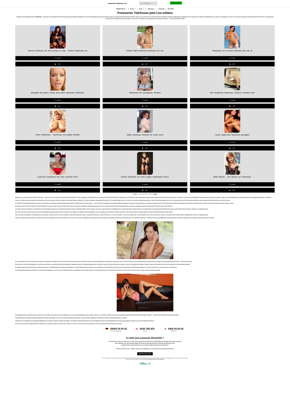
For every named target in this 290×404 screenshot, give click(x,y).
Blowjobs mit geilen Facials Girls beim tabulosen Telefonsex (57, 93)
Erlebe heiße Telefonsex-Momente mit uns (145, 51)
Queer (140, 9)
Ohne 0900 (171, 9)
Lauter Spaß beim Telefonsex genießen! (232, 135)
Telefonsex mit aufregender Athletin (145, 93)
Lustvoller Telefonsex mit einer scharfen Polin (57, 177)
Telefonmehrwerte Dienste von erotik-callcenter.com (155, 359)
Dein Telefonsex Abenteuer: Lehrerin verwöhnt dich (232, 93)
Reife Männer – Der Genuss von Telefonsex (232, 177)
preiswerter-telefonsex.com (117, 3)
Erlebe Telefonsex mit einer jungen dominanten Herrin (145, 177)
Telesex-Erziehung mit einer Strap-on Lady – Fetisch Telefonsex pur (58, 51)
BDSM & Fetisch (120, 9)
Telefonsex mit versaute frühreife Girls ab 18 (232, 51)
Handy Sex (162, 9)
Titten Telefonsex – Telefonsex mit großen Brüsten (57, 135)
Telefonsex (151, 9)
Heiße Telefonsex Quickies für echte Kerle (145, 135)
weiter (155, 194)
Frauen (132, 9)
